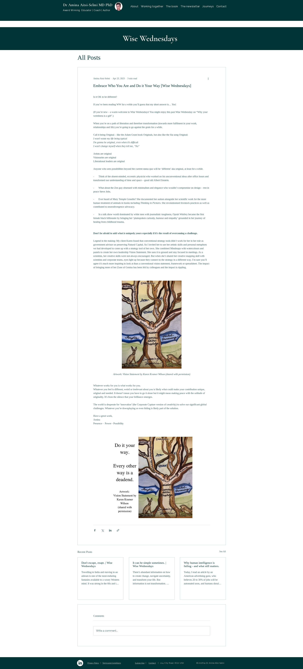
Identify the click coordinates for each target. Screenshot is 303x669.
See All (222, 551)
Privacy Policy (93, 663)
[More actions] (208, 79)
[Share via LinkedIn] (110, 530)
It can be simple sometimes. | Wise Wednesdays (149, 564)
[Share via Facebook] (94, 530)
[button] (152, 6)
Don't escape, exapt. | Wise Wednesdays (96, 564)
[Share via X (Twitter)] (102, 530)
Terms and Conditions (111, 663)
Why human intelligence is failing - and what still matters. (201, 564)
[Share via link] (117, 530)
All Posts (89, 57)
